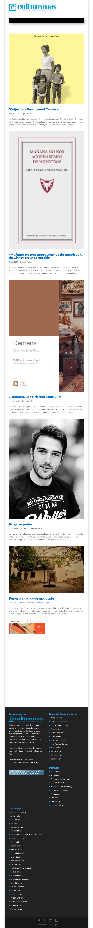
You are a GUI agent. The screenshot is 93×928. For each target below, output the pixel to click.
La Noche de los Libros (60, 790)
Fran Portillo (15, 842)
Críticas (23, 262)
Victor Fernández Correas (20, 901)
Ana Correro (15, 820)
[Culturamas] (26, 722)
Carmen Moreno (17, 831)
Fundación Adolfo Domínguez (62, 786)
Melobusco (55, 794)
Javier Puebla (56, 736)
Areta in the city (17, 827)
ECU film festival (57, 783)
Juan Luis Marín (17, 864)
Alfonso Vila (15, 816)
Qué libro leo (56, 801)
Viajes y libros (26, 113)
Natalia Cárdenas (17, 887)
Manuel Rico (56, 748)
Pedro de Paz (56, 751)
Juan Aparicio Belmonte (60, 744)
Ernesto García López (59, 725)
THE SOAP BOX (17, 898)
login (55, 925)
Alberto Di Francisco (18, 812)
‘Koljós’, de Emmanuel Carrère (33, 109)
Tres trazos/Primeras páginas (38, 602)
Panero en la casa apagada (31, 598)
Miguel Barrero (16, 883)
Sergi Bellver (56, 759)
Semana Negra (57, 805)
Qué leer (54, 798)
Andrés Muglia (56, 718)
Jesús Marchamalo (58, 740)
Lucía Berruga (16, 872)
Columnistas (24, 528)
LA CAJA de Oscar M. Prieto (21, 868)
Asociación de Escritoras (60, 779)
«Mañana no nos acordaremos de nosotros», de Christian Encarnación (45, 256)
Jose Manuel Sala (17, 861)
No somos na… (17, 890)
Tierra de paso (36, 528)
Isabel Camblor (57, 733)
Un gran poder (21, 524)
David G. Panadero (58, 721)
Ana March (15, 823)
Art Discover (56, 771)
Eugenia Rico (56, 729)
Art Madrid (55, 775)
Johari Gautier (16, 857)
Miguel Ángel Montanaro (20, 879)
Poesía (29, 262)
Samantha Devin (57, 755)
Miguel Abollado (17, 875)
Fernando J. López (18, 838)
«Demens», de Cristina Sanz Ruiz (35, 397)
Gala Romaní (16, 846)
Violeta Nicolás (16, 905)
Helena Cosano (17, 849)
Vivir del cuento (16, 909)
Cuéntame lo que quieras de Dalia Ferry (26, 834)
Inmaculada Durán (18, 853)
